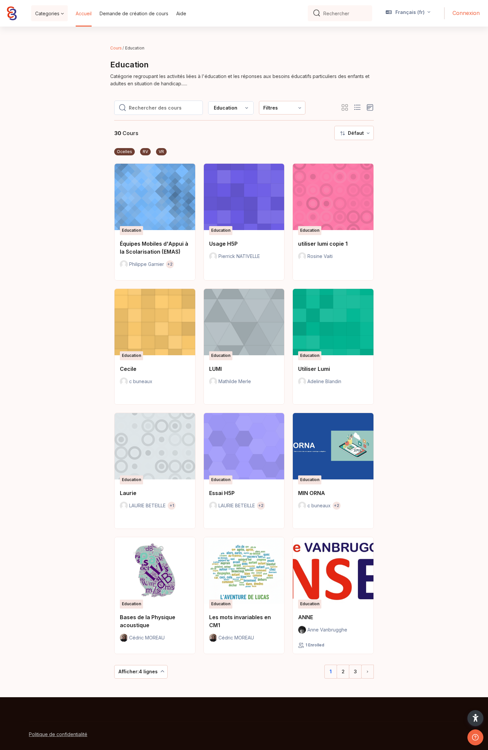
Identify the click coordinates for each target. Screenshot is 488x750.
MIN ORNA (311, 493)
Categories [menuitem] (47, 13)
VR (161, 151)
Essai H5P (222, 493)
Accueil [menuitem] (84, 13)
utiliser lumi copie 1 (323, 243)
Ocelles (124, 151)
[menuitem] (282, 108)
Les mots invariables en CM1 (240, 621)
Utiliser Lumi (314, 369)
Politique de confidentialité (58, 734)
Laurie (128, 493)
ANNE (305, 617)
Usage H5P (223, 243)
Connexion (466, 13)
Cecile (128, 369)
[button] (408, 13)
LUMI (215, 369)
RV (145, 151)
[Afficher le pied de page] (475, 737)
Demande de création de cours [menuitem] (134, 13)
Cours (116, 47)
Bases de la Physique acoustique (147, 621)
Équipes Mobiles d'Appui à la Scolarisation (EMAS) (154, 247)
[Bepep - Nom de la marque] (11, 13)
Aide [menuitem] (181, 13)
